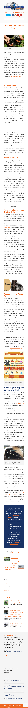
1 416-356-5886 (10, 650)
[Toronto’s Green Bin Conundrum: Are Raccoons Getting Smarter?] (7, 561)
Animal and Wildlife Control (10, 552)
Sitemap (9, 707)
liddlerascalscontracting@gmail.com (14, 651)
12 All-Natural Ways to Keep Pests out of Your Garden (13, 699)
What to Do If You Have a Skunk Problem (14, 691)
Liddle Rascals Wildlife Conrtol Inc (14, 5)
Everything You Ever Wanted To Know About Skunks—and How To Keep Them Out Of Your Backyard (14, 686)
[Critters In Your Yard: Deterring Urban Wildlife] (6, 602)
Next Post (14, 565)
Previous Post (14, 558)
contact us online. (14, 544)
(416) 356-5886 (16, 542)
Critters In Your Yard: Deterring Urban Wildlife (12, 681)
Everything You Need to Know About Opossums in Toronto (12, 694)
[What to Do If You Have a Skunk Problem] (6, 625)
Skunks (19, 552)
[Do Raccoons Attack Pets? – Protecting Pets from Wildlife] (21, 568)
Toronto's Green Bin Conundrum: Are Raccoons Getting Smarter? (17, 561)
